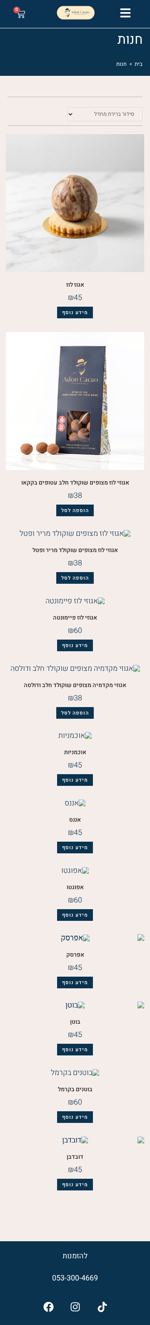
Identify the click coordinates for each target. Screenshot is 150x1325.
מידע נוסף (75, 312)
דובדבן (75, 1156)
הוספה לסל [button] (75, 510)
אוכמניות (75, 752)
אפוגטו (75, 887)
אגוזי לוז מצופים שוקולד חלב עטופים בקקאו (75, 482)
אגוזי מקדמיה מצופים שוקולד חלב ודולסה (75, 685)
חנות (121, 64)
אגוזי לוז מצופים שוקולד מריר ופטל (75, 550)
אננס (75, 819)
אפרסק (75, 954)
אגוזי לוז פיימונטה (75, 617)
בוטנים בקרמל (75, 1089)
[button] (125, 13)
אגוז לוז (75, 284)
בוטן (75, 1022)
